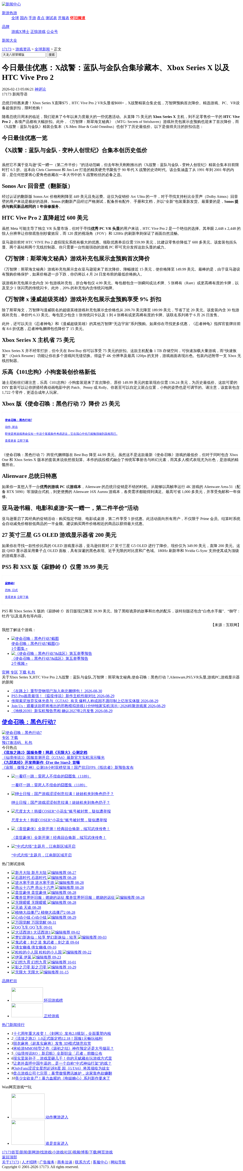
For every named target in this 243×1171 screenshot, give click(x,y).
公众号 (52, 32)
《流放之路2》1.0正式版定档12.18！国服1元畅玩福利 (58, 1038)
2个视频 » (19, 663)
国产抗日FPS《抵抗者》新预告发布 (104, 767)
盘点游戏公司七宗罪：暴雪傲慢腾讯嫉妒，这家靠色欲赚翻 (62, 1073)
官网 (5, 672)
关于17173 (10, 1162)
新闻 (23, 1152)
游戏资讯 (23, 49)
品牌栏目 (9, 981)
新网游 (33, 1152)
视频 (76, 1152)
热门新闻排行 (13, 1025)
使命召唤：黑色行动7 (29, 722)
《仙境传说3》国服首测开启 (25, 757)
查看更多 (10, 440)
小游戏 (58, 1152)
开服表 (63, 18)
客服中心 (100, 1162)
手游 (32, 18)
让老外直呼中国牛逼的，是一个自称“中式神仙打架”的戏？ (62, 1063)
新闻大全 (9, 40)
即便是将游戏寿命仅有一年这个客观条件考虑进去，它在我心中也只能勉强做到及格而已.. (61, 433)
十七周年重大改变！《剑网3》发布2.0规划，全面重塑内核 (62, 1033)
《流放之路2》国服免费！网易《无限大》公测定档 (44, 753)
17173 (6, 49)
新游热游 (9, 13)
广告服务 (47, 1162)
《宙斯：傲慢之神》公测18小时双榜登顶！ (38, 767)
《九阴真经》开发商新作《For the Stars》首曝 (41, 762)
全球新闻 (42, 49)
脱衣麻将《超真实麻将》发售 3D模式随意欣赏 (52, 1043)
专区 (14, 672)
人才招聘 (29, 1162)
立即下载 (22, 440)
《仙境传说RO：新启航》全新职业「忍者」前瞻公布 (57, 1053)
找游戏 (45, 1152)
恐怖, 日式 (11, 590)
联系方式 (82, 1162)
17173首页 (10, 1152)
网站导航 (118, 1162)
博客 (85, 1152)
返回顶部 (9, 1157)
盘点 (41, 18)
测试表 (51, 18)
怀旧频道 (77, 18)
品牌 (5, 27)
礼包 (31, 672)
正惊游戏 (38, 32)
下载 (23, 672)
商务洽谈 (64, 1162)
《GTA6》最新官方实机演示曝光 (77, 757)
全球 (15, 18)
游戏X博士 (20, 32)
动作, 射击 (11, 427)
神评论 (40, 89)
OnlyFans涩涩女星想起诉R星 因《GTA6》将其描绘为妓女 (61, 1068)
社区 (68, 1152)
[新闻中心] (11, 4)
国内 (24, 18)
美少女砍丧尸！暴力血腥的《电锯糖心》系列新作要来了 (62, 1078)
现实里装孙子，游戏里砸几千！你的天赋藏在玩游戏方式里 (62, 1058)
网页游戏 (105, 1152)
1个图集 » (19, 649)
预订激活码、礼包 (17, 743)
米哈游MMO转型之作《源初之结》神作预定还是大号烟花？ (63, 1048)
